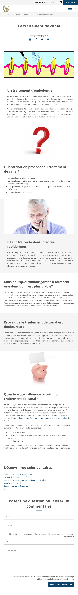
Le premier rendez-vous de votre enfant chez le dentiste (25, 480)
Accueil (6, 14)
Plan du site (53, 2)
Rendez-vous (70, 2)
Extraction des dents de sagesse (16, 486)
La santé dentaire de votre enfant (16, 477)
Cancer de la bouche (11, 489)
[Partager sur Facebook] (36, 39)
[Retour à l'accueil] (6, 8)
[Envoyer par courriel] (48, 39)
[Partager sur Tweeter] (42, 39)
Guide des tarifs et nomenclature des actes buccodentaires (42, 418)
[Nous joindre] (61, 2)
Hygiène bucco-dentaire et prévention (18, 474)
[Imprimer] (30, 39)
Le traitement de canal (12, 483)
